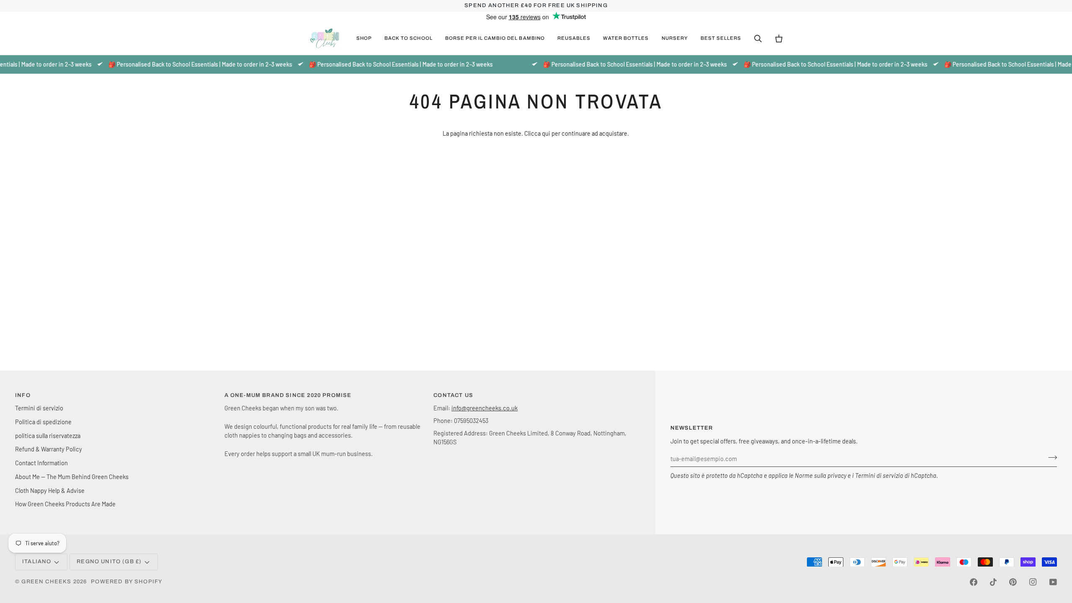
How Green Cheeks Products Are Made (65, 504)
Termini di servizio (879, 475)
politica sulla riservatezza (47, 435)
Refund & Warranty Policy (48, 449)
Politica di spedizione (43, 421)
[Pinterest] (1013, 582)
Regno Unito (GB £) (109, 561)
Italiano (36, 561)
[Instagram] (1033, 582)
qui (546, 133)
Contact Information (41, 462)
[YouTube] (1053, 582)
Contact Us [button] (453, 395)
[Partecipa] (1050, 457)
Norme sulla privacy (820, 475)
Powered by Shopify (126, 582)
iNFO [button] (23, 395)
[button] (364, 38)
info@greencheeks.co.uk (484, 408)
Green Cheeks (47, 582)
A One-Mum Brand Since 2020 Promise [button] (288, 395)
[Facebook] (973, 582)
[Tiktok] (993, 582)
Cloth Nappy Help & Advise (50, 490)
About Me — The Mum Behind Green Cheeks (72, 476)
